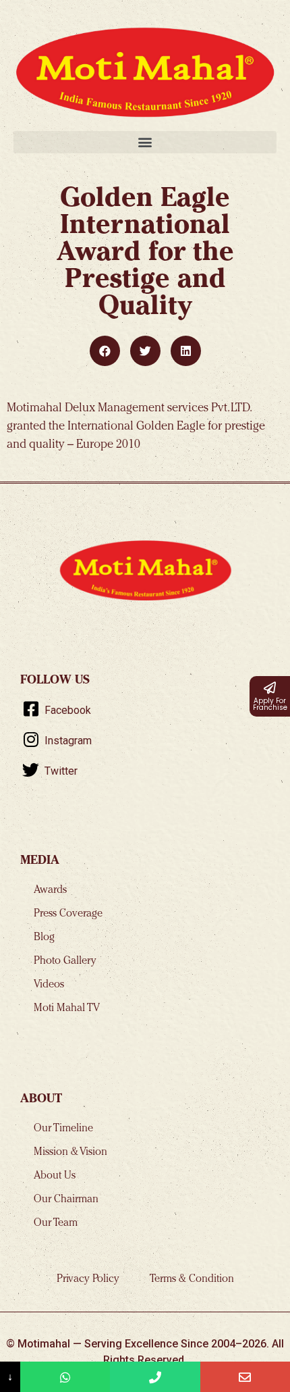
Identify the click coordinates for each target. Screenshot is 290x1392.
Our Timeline (63, 1129)
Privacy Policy (88, 1279)
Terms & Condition (192, 1279)
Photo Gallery (65, 961)
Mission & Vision (70, 1153)
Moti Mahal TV (67, 1009)
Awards (50, 890)
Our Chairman (66, 1200)
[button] (145, 142)
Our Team (56, 1223)
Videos (49, 985)
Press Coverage (68, 914)
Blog (44, 938)
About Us (55, 1176)
